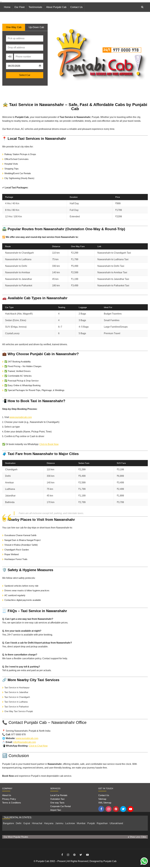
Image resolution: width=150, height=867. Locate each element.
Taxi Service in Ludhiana (16, 702)
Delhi (18, 823)
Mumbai (81, 823)
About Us (6, 795)
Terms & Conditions (11, 802)
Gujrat (26, 823)
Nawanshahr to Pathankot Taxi (113, 285)
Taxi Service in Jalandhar (16, 692)
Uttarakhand (116, 823)
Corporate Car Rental (60, 806)
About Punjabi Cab (56, 7)
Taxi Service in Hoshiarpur (16, 687)
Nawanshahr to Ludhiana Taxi (112, 259)
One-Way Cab (13, 27)
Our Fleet (19, 7)
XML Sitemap (104, 802)
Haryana (48, 823)
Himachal (37, 823)
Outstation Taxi (57, 799)
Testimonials (35, 7)
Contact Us (76, 7)
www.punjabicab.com (21, 417)
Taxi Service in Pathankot (16, 706)
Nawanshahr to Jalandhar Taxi (113, 279)
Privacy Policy (9, 799)
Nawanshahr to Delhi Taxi (110, 266)
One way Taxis (57, 802)
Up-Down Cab (36, 27)
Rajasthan (102, 823)
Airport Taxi (56, 810)
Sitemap (102, 799)
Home (7, 7)
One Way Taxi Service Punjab (18, 711)
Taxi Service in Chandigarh (17, 697)
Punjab (91, 823)
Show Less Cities (137, 837)
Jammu (59, 823)
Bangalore (8, 823)
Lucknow (70, 823)
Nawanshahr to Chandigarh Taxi (114, 253)
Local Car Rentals (58, 795)
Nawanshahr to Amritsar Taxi (112, 272)
